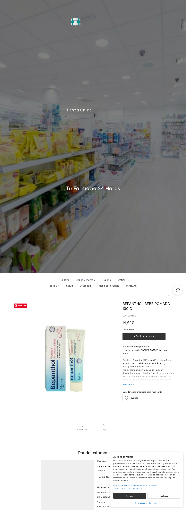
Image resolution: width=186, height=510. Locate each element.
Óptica (122, 280)
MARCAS (131, 285)
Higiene (106, 280)
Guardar (22, 305)
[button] (132, 398)
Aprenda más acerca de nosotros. (128, 488)
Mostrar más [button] (129, 384)
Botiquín (54, 285)
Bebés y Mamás (85, 280)
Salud (69, 285)
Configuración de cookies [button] (147, 503)
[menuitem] (168, 296)
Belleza (64, 280)
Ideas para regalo (109, 285)
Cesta (104, 429)
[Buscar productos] (177, 290)
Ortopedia (86, 285)
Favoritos (82, 429)
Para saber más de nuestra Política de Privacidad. (136, 485)
